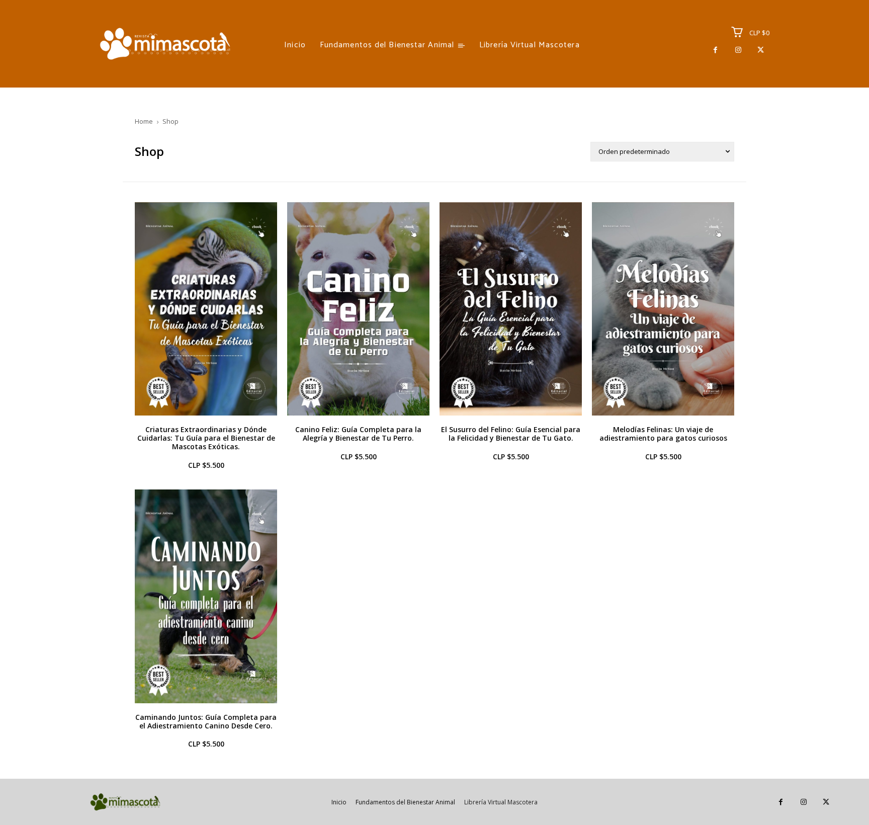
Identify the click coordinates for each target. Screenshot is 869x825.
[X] (760, 50)
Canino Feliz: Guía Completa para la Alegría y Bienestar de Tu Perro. (358, 434)
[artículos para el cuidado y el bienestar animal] (165, 43)
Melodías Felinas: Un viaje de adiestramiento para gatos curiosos (663, 434)
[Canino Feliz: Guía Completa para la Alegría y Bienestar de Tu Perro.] (358, 309)
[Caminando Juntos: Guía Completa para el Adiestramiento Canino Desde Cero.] (206, 596)
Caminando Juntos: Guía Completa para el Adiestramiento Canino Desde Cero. (206, 721)
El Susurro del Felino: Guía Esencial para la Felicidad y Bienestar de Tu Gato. (510, 434)
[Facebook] (715, 50)
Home (144, 121)
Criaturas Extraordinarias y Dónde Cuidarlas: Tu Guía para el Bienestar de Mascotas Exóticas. (206, 438)
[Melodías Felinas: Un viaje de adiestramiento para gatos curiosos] (663, 309)
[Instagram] (738, 50)
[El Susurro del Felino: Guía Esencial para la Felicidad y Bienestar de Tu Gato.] (511, 309)
